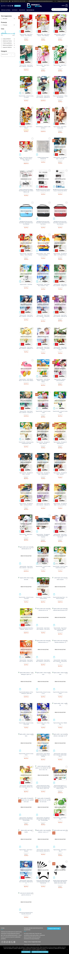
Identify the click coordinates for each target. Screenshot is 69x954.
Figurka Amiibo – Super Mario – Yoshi (60, 818)
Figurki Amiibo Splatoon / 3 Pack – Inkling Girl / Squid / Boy (26, 692)
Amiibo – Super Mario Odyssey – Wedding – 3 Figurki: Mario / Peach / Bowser (26, 158)
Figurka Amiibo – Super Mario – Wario (60, 850)
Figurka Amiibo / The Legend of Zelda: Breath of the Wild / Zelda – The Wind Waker (26, 819)
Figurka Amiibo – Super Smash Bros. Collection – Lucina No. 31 (26, 316)
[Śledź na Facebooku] (7, 5)
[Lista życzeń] (55, 1)
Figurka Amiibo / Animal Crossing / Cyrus (43, 692)
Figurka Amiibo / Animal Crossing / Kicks (26, 754)
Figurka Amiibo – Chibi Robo (26, 284)
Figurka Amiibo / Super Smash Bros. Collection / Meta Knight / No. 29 (60, 755)
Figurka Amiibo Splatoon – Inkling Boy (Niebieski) (60, 96)
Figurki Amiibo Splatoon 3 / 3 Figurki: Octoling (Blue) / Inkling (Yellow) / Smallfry (60, 787)
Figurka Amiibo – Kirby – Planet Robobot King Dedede (43, 254)
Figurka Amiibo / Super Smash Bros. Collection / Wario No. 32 (43, 850)
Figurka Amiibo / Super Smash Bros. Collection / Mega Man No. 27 (26, 882)
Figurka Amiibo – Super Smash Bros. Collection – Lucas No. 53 (26, 660)
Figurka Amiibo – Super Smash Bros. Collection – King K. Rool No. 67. (60, 348)
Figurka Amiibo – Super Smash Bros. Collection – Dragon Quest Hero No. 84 (60, 535)
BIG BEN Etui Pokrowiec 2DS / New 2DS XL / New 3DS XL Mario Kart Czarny (43, 223)
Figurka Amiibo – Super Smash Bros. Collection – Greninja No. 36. (43, 316)
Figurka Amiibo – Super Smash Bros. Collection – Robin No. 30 (60, 316)
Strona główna (5, 10)
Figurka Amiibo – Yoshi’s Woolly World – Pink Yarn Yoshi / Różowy (26, 380)
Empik (39, 941)
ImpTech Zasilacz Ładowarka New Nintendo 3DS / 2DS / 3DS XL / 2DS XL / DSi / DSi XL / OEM (60, 882)
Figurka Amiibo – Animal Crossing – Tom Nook (26, 598)
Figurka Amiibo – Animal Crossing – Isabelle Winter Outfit (26, 442)
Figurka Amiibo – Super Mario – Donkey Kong (60, 127)
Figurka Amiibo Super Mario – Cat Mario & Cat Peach (60, 598)
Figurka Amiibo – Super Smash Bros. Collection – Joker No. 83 (26, 567)
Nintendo (15, 10)
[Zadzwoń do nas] (12, 942)
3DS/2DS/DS (22, 10)
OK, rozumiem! (26, 951)
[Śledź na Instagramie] (8, 5)
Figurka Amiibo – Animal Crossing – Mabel (60, 412)
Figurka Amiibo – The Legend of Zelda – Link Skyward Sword (26, 504)
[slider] (1, 33)
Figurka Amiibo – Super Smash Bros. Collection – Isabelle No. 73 (26, 348)
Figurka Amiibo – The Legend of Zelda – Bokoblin (60, 473)
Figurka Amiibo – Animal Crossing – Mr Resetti (26, 96)
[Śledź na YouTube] (12, 5)
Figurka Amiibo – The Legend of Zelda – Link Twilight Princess (60, 254)
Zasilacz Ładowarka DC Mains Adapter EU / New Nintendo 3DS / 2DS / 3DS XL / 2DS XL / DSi (43, 787)
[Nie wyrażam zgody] (67, 950)
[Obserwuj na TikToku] (10, 5)
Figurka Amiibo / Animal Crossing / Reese (60, 692)
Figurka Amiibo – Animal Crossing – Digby (43, 567)
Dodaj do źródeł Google (53, 928)
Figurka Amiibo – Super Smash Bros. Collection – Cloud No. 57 (26, 412)
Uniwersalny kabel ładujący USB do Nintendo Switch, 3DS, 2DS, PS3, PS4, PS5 (43, 882)
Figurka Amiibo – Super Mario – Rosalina (26, 850)
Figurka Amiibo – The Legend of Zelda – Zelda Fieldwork (43, 473)
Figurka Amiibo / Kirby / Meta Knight (43, 723)
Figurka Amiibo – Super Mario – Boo (26, 535)
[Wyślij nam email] (9, 942)
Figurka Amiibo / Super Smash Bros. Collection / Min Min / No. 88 (26, 787)
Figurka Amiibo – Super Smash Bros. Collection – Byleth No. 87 (43, 96)
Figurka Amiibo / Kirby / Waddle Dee (60, 723)
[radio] (8, 39)
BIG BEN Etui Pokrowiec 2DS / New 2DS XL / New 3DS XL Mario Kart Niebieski (26, 223)
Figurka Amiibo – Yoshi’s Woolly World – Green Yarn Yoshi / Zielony (43, 380)
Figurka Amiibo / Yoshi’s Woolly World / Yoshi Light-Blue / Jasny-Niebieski (43, 755)
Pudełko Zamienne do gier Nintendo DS (43, 158)
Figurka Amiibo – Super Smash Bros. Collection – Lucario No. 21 (43, 660)
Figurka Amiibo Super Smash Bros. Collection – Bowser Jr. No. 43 (26, 628)
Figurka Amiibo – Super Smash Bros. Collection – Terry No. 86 (43, 628)
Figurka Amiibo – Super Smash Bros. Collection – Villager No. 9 (60, 285)
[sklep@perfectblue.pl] (9, 1)
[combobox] (5, 54)
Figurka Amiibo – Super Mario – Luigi (60, 66)
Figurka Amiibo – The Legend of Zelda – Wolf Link (43, 442)
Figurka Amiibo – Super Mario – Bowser (26, 127)
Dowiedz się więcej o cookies (39, 951)
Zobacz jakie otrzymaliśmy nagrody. (32, 944)
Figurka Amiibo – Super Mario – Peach (43, 66)
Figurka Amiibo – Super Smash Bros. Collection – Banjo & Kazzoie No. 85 (60, 629)
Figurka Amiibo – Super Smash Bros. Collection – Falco (43, 285)
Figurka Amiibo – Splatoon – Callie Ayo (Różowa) (60, 380)
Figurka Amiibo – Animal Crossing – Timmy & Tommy (43, 598)
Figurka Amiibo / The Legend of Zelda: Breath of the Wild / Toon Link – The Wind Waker (43, 819)
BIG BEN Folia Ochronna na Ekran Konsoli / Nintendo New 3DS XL (60, 190)
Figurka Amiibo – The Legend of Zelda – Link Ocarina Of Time (60, 504)
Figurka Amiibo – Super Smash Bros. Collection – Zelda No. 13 (43, 504)
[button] (63, 1)
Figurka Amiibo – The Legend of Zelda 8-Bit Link (60, 442)
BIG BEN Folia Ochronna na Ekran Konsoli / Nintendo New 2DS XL (43, 190)
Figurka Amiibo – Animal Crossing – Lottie (43, 412)
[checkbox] (8, 18)
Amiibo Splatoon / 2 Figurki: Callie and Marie (43, 127)
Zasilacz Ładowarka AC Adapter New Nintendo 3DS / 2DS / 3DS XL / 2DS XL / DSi (26, 191)
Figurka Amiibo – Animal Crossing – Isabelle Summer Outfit (60, 567)
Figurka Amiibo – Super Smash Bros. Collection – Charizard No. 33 (60, 661)
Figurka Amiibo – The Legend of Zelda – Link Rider (26, 473)
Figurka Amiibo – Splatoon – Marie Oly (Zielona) (60, 35)
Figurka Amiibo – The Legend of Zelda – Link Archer (60, 158)
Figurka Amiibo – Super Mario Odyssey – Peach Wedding (43, 35)
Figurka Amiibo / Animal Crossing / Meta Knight (26, 723)
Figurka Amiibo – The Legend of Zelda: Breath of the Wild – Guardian (43, 535)
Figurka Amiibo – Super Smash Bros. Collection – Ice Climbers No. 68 (43, 348)
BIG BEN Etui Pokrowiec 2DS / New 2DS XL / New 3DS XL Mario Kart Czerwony (60, 223)
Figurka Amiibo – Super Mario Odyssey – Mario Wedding (26, 35)
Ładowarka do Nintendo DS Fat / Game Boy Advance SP (26, 913)
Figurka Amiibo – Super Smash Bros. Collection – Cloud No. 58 (26, 66)
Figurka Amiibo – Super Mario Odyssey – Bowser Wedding (26, 254)
